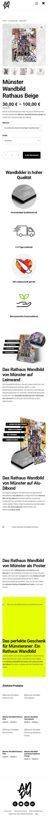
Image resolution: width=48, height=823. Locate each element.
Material (5, 123)
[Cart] (43, 3)
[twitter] (15, 804)
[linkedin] (26, 804)
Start (4, 21)
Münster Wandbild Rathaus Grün (12, 718)
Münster (22, 21)
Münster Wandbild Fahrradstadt (31, 718)
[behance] (32, 804)
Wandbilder (13, 21)
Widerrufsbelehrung (36, 811)
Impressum (8, 811)
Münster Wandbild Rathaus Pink (12, 753)
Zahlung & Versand (20, 811)
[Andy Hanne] (6, 5)
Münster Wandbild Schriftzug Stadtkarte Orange (32, 754)
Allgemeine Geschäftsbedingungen (20, 814)
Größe (4, 135)
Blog (36, 814)
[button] (42, 27)
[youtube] (20, 804)
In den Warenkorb (32, 155)
